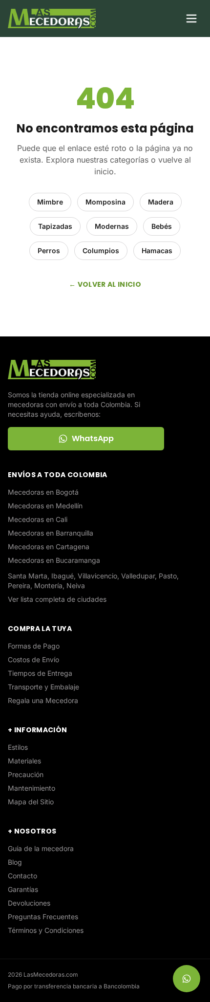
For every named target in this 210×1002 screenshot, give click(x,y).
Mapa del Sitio (31, 802)
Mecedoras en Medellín (45, 505)
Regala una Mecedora (43, 700)
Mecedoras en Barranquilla (50, 533)
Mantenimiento (31, 788)
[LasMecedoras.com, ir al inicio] (52, 18)
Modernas (112, 226)
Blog (15, 862)
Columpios (101, 250)
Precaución (25, 774)
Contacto (22, 876)
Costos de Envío (33, 659)
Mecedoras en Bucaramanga (54, 560)
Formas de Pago (34, 646)
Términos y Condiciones (46, 930)
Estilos (18, 747)
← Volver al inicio (105, 284)
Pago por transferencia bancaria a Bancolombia (74, 986)
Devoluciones (29, 903)
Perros (49, 250)
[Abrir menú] (191, 18)
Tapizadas (55, 226)
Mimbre (50, 202)
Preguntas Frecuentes (43, 916)
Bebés (161, 226)
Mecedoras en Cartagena (48, 546)
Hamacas (157, 250)
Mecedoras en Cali (37, 519)
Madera (160, 202)
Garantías (23, 889)
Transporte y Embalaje (43, 687)
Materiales (24, 761)
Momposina (105, 202)
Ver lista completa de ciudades (57, 599)
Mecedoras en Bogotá (43, 492)
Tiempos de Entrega (40, 673)
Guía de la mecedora (41, 848)
